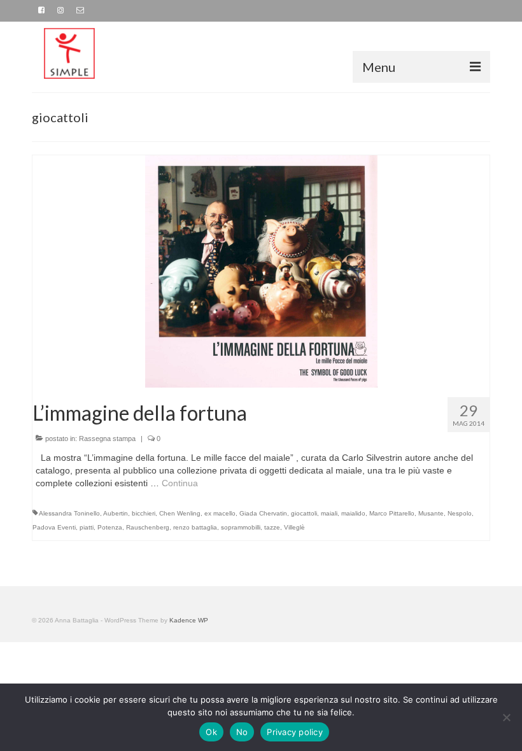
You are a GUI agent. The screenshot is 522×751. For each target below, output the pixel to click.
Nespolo (460, 513)
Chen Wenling (180, 513)
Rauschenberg (147, 527)
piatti (87, 527)
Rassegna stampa (107, 438)
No (242, 732)
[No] (506, 717)
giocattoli (304, 513)
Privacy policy (295, 732)
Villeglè (294, 527)
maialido (353, 513)
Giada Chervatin (263, 513)
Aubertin (115, 513)
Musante (431, 513)
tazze (272, 527)
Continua (180, 483)
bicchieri (143, 513)
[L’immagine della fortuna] (261, 270)
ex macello (220, 513)
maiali (329, 513)
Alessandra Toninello (69, 513)
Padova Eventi (54, 527)
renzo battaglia (195, 527)
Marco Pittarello (391, 513)
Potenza (109, 527)
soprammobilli (240, 527)
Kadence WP (188, 620)
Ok (211, 732)
